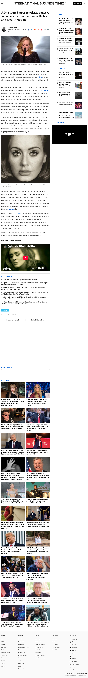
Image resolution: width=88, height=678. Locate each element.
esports (20, 660)
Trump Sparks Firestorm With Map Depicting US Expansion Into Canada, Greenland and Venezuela (37, 524)
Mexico (11, 209)
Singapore (55, 644)
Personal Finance (5, 652)
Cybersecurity (21, 652)
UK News (3, 641)
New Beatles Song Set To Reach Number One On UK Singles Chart (66, 50)
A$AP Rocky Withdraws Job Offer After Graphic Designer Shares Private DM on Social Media (37, 501)
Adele (40, 77)
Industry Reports (22, 669)
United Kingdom (56, 647)
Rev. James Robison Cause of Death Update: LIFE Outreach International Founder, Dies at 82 (37, 600)
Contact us (38, 641)
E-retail (20, 639)
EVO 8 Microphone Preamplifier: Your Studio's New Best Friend (66, 94)
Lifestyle (3, 660)
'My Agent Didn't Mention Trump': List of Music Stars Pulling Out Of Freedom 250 (37, 452)
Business (3, 647)
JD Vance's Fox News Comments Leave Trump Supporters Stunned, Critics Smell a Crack (12, 600)
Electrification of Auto (23, 647)
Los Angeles (17, 214)
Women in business (23, 658)
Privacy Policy (39, 647)
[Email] (44, 29)
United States (56, 649)
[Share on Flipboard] (38, 29)
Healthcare (21, 644)
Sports (3, 663)
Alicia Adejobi (13, 27)
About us (37, 639)
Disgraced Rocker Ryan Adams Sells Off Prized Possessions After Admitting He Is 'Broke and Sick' (12, 426)
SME (2, 649)
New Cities (21, 663)
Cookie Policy (38, 649)
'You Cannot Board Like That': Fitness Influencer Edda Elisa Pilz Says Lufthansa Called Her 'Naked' (12, 501)
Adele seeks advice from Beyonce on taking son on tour (20, 279)
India (54, 641)
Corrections (38, 652)
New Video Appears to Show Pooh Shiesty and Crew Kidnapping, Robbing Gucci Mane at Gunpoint (37, 624)
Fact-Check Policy (40, 658)
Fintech (20, 666)
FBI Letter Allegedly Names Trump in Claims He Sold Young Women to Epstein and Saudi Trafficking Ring (12, 452)
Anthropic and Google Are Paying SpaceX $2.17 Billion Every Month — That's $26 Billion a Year (12, 575)
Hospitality (21, 641)
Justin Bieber (43, 90)
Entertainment (4, 658)
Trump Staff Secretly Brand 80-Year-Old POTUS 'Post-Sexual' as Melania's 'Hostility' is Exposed (12, 624)
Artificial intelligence (23, 655)
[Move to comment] (48, 29)
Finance (20, 649)
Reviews (3, 666)
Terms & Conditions (40, 644)
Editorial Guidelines (37, 320)
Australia (55, 639)
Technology (4, 655)
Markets (3, 644)
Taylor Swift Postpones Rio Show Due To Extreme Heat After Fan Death (66, 40)
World (2, 639)
